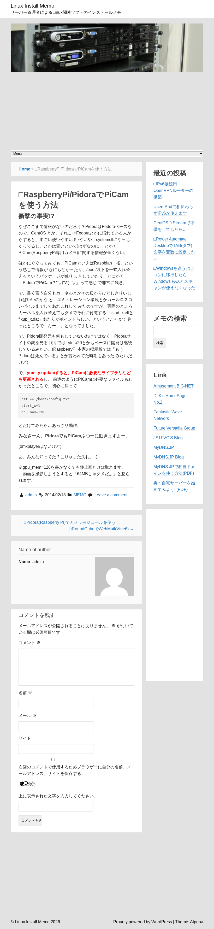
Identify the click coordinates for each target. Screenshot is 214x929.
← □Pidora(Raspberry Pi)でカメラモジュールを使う (67, 522)
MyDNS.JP (163, 447)
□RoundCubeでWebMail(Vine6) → (101, 529)
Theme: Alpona (189, 922)
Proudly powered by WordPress (142, 922)
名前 (25, 693)
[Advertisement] (107, 108)
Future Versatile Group (174, 428)
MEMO (80, 495)
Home (24, 169)
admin (31, 495)
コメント (29, 642)
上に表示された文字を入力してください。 (58, 796)
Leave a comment (110, 495)
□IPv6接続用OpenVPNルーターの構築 (173, 190)
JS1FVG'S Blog (168, 438)
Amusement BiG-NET (173, 386)
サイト (25, 738)
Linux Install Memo (32, 6)
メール (27, 715)
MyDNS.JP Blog (168, 457)
